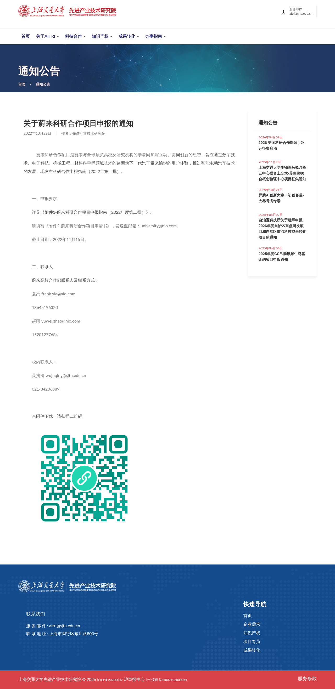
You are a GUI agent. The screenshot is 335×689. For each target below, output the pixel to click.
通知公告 (43, 84)
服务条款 (307, 678)
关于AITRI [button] (46, 36)
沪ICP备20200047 (110, 679)
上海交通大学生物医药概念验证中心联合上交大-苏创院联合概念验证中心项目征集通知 (282, 173)
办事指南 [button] (154, 36)
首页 (25, 36)
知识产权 (251, 633)
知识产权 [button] (101, 36)
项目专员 (251, 642)
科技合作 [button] (74, 36)
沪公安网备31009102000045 (166, 679)
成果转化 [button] (127, 36)
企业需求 (251, 624)
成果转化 (251, 650)
